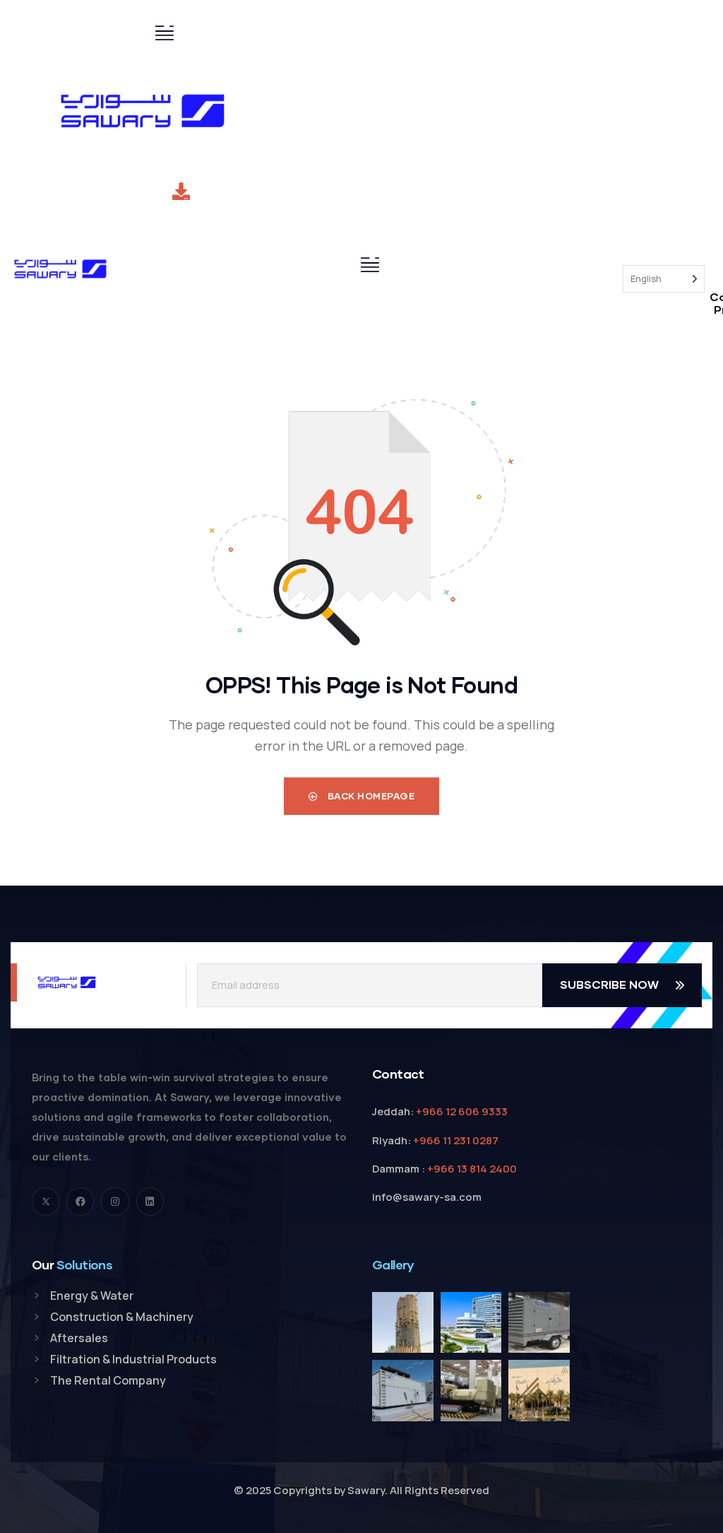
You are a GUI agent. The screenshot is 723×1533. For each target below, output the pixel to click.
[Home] (143, 111)
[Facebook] (80, 1201)
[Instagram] (115, 1201)
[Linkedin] (150, 1201)
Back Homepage (369, 795)
